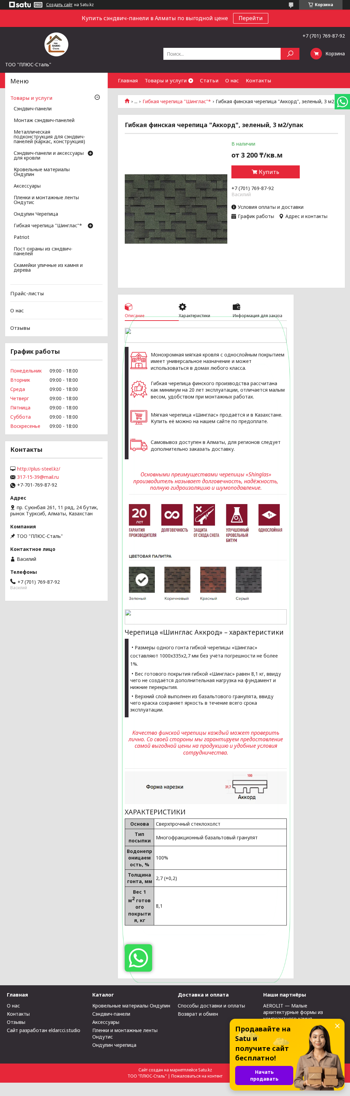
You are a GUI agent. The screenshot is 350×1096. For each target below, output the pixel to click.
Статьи (209, 80)
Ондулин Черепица (36, 214)
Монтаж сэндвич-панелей (44, 120)
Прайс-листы (27, 293)
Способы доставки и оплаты (211, 1005)
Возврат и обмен (198, 1014)
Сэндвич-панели (33, 109)
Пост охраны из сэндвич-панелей (43, 251)
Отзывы (20, 327)
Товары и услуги (166, 80)
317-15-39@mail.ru (38, 477)
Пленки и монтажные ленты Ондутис (46, 200)
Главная (128, 80)
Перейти (251, 18)
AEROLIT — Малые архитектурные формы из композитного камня (293, 1012)
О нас (232, 80)
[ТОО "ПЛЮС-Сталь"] (56, 44)
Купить (269, 172)
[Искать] (290, 54)
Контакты (258, 80)
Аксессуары (27, 186)
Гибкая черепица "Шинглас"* (177, 101)
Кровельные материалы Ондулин (42, 172)
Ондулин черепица (114, 1045)
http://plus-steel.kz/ (38, 469)
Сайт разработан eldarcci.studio (43, 1030)
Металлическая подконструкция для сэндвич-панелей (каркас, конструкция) (49, 137)
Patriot (21, 237)
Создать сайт (59, 4)
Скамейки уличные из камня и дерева (48, 268)
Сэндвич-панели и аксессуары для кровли (49, 156)
